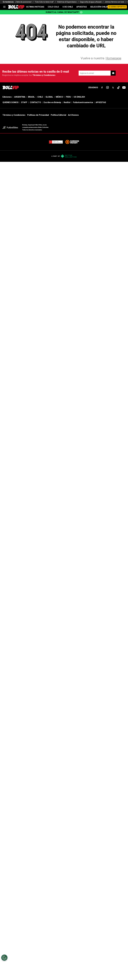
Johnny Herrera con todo (114, 2)
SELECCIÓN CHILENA (100, 7)
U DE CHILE (67, 7)
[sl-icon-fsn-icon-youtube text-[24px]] (124, 87)
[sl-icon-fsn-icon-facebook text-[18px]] (102, 87)
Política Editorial (58, 115)
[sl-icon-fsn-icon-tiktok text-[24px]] (118, 87)
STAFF (24, 102)
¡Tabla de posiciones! (23, 2)
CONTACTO (35, 102)
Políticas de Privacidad (38, 115)
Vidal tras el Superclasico (67, 2)
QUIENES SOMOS (10, 102)
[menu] (4, 6)
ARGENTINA (19, 97)
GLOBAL (49, 97)
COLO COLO (53, 7)
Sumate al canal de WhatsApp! (62, 12)
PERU (68, 97)
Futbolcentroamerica (83, 102)
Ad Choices (73, 115)
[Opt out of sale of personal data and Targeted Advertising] (4, 958)
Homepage (113, 58)
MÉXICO (59, 97)
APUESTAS (81, 7)
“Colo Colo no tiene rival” (44, 2)
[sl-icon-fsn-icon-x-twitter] (113, 87)
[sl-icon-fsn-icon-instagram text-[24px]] (107, 87)
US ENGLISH (79, 97)
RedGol (67, 102)
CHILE (40, 97)
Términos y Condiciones (43, 75)
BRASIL (31, 97)
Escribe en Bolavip (52, 102)
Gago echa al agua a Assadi (91, 2)
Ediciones (7, 97)
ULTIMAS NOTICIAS (35, 7)
